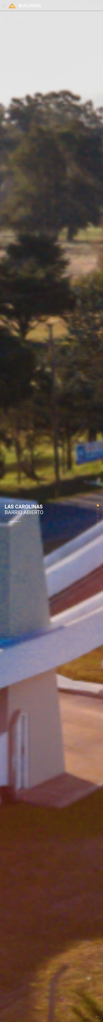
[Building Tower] (25, 3)
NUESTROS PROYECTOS (22, 521)
